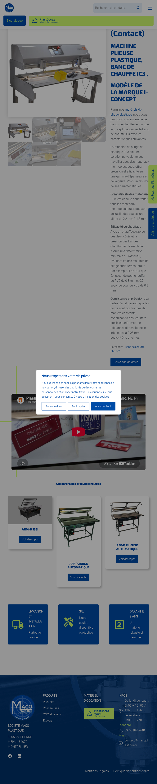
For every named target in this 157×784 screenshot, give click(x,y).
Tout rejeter (78, 406)
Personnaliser (54, 406)
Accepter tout (103, 406)
